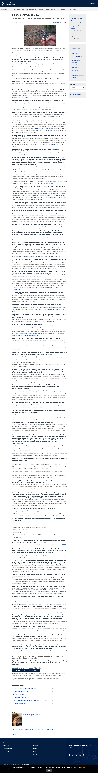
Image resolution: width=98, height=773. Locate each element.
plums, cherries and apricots (55, 347)
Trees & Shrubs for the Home (22, 732)
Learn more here (49, 183)
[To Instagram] (84, 755)
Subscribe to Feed (76, 94)
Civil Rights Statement (7, 748)
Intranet (4, 754)
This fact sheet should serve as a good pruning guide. (52, 612)
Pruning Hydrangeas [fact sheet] (20, 703)
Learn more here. (41, 407)
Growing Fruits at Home (56, 732)
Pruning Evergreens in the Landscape (21, 697)
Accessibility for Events (8, 751)
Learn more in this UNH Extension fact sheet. (28, 335)
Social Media (35, 754)
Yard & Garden (50, 729)
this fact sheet (55, 144)
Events (69, 9)
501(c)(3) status (6, 745)
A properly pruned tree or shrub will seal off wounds (44, 128)
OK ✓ (49, 770)
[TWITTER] (62, 22)
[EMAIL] (56, 22)
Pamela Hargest (41, 656)
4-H (10, 9)
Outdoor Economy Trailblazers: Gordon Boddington (75, 34)
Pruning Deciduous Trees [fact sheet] (21, 691)
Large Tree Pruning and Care (19, 694)
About (74, 9)
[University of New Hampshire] (9, 3)
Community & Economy (31, 9)
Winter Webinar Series (32, 661)
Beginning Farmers (75, 53)
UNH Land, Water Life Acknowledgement (11, 761)
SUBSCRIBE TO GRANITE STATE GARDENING (26, 670)
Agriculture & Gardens (19, 9)
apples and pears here (17, 349)
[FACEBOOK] (58, 22)
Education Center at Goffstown (26, 729)
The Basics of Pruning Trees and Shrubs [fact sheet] (24, 688)
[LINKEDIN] (60, 22)
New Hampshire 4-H (75, 70)
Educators (41, 9)
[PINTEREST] (65, 22)
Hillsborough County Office (40, 729)
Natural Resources (61, 9)
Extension (4, 9)
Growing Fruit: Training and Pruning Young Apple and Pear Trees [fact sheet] (30, 700)
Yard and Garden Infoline (31, 714)
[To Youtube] (80, 755)
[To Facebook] (70, 755)
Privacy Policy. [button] (83, 767)
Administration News (76, 48)
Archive (72, 84)
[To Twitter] (73, 755)
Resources (35, 745)
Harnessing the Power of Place (76, 19)
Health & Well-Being (50, 9)
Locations (35, 748)
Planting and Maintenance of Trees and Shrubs (39, 732)
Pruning (14, 734)
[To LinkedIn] (77, 755)
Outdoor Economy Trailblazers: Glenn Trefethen (75, 26)
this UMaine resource (36, 276)
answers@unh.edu (35, 679)
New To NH (74, 72)
